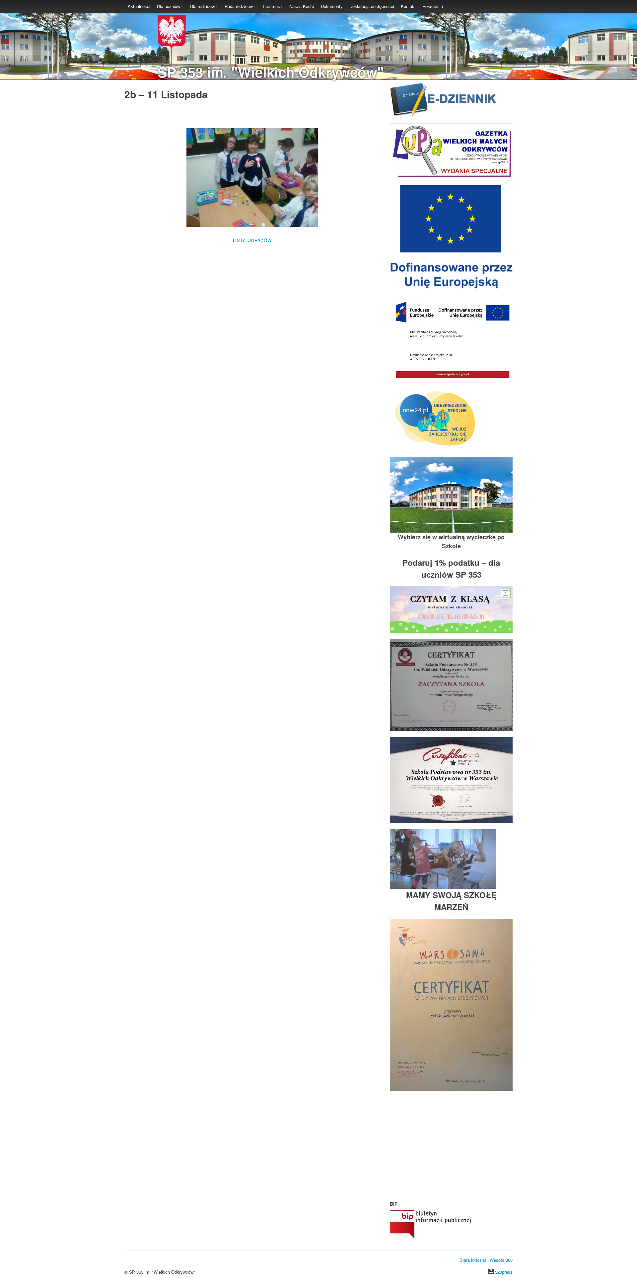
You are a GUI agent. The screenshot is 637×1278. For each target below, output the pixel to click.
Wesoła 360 (501, 1260)
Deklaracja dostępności (371, 6)
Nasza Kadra (301, 6)
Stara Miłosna (473, 1260)
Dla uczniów (168, 6)
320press (504, 1272)
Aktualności (139, 6)
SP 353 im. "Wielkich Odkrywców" (271, 72)
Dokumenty (332, 6)
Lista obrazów (252, 240)
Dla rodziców (202, 6)
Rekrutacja (432, 6)
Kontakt (408, 6)
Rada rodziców (239, 6)
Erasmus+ (273, 6)
